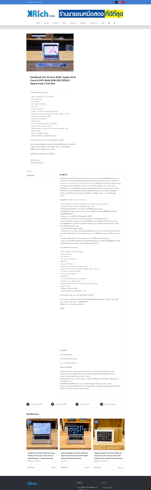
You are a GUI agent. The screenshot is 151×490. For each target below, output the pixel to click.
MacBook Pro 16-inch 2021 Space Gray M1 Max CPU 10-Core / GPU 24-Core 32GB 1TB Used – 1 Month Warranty (41, 455)
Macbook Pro (40, 162)
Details (55, 467)
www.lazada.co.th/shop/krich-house (103, 371)
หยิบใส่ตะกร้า (32, 467)
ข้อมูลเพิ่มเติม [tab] (30, 175)
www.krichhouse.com (66, 371)
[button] (114, 22)
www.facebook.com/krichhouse (82, 371)
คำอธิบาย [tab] (29, 171)
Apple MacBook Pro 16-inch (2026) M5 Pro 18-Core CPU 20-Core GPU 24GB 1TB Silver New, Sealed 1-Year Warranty (108, 455)
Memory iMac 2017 (108, 487)
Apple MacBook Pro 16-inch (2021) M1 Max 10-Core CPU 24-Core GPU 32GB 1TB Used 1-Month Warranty (74, 455)
